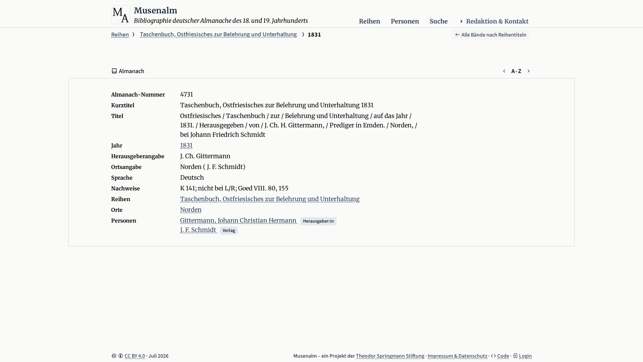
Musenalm (155, 10)
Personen (405, 21)
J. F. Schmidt (198, 230)
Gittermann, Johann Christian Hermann (239, 220)
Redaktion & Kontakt (497, 21)
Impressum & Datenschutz (457, 356)
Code (503, 356)
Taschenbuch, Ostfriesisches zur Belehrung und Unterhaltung (218, 34)
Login (525, 356)
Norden (191, 210)
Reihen (369, 21)
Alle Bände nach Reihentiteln (493, 35)
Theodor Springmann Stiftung (390, 356)
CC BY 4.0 (135, 356)
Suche (439, 21)
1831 (186, 145)
